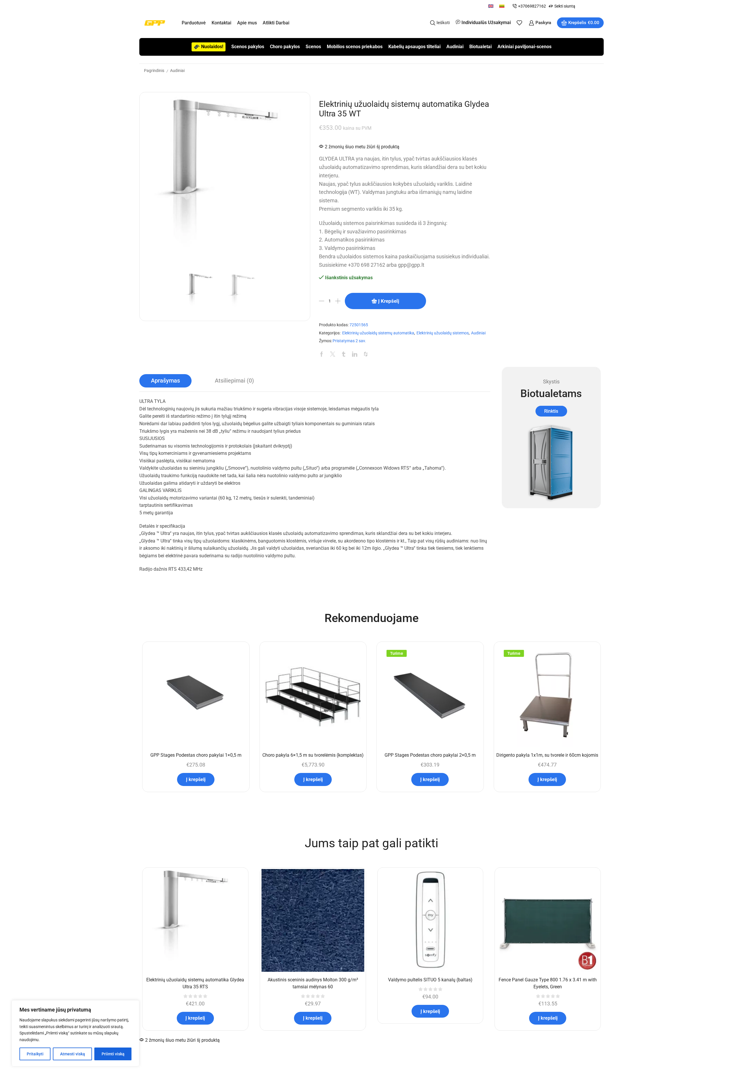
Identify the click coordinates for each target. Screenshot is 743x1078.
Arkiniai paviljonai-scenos (524, 46)
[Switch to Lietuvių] (501, 6)
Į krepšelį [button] (195, 779)
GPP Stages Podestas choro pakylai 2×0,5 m (430, 755)
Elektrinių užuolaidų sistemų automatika (378, 333)
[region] (75, 1033)
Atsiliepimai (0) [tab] (234, 380)
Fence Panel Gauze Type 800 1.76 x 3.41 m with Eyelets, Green (548, 983)
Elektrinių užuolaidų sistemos (442, 333)
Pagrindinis (154, 70)
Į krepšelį (388, 301)
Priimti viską (113, 1054)
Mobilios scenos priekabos (355, 46)
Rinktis (551, 411)
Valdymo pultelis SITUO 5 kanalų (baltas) (430, 980)
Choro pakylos (285, 46)
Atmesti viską (72, 1054)
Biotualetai (480, 46)
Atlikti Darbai (276, 23)
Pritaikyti (35, 1054)
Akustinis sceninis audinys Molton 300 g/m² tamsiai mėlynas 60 (313, 983)
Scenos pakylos (247, 46)
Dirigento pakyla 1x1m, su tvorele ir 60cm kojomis (547, 755)
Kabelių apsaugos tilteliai (414, 46)
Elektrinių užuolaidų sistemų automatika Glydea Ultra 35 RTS (195, 983)
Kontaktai (221, 23)
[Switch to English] (490, 6)
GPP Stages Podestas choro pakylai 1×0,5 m (195, 755)
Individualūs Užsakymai (486, 22)
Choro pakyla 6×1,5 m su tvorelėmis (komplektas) (313, 755)
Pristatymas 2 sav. (349, 340)
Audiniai (455, 46)
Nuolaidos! (212, 46)
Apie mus (247, 23)
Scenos (313, 46)
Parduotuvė (194, 23)
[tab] (165, 380)
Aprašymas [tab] (165, 380)
